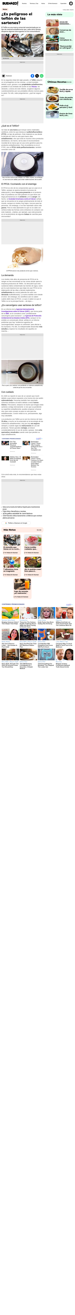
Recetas (24, 3)
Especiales (63, 3)
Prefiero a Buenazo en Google (17, 523)
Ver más (39, 529)
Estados (17, 318)
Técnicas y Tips (34, 3)
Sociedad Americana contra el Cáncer (22, 199)
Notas (43, 3)
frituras (34, 87)
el (18, 311)
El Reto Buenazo (52, 3)
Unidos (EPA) (25, 318)
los (12, 318)
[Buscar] (71, 3)
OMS (7, 313)
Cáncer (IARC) (24, 311)
